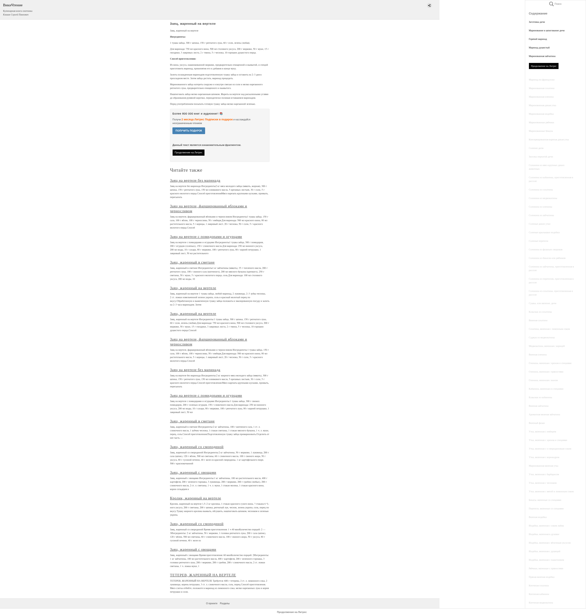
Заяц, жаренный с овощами (193, 472)
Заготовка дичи (537, 21)
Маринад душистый (539, 47)
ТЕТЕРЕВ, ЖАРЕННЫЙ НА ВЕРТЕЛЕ (203, 574)
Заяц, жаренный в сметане (192, 262)
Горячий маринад (538, 38)
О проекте (211, 603)
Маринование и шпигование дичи (547, 30)
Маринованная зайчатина (542, 56)
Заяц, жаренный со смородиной (197, 446)
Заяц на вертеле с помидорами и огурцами (206, 236)
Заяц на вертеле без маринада (195, 180)
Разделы (225, 603)
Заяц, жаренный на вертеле (193, 287)
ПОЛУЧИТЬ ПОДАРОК (188, 130)
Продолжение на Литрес (544, 66)
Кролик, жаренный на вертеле (195, 497)
